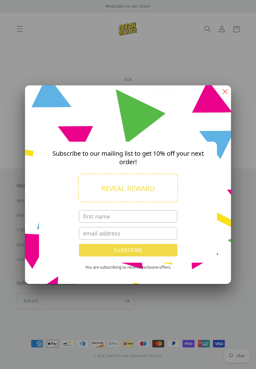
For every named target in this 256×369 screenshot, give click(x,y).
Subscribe (128, 250)
